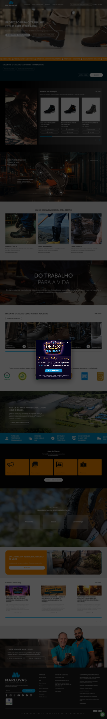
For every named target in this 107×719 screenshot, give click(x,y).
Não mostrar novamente (53, 374)
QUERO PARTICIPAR (53, 370)
